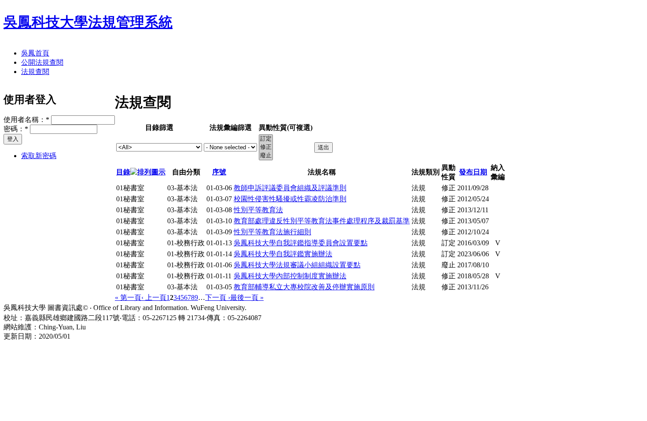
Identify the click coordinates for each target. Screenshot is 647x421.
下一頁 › (217, 297)
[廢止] (265, 155)
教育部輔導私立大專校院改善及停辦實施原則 (304, 287)
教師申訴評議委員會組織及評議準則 (290, 188)
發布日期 (473, 172)
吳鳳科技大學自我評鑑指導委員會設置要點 (301, 243)
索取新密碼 (38, 155)
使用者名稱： (26, 119)
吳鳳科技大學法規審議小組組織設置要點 (297, 265)
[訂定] (265, 139)
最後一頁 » (247, 297)
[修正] (265, 147)
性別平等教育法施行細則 (272, 232)
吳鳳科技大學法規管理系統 (88, 22)
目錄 (123, 172)
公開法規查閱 (42, 62)
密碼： (16, 129)
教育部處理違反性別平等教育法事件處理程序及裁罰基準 (322, 221)
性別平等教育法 (258, 210)
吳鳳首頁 (35, 53)
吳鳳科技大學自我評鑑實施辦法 (283, 254)
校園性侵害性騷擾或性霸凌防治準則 (290, 199)
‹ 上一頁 (153, 297)
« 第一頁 (128, 297)
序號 (219, 172)
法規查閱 (35, 71)
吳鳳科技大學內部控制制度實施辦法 (290, 276)
